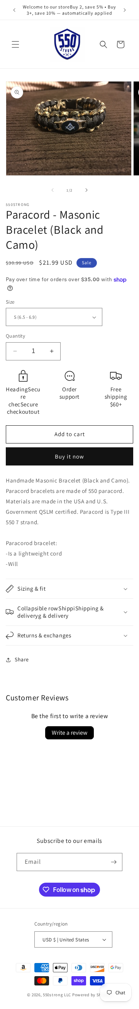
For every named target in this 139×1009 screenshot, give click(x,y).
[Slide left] (52, 190)
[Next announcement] (124, 10)
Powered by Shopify (92, 994)
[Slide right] (86, 190)
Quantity (15, 336)
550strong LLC (57, 994)
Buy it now (69, 456)
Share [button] (22, 659)
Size (10, 302)
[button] (15, 44)
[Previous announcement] (14, 10)
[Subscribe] (113, 862)
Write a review (69, 733)
